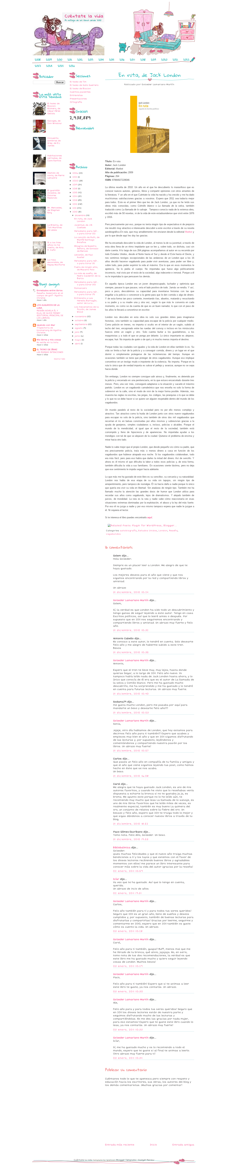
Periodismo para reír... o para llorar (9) (86, 293)
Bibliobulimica (121, 847)
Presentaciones (78, 99)
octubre (79, 320)
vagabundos (113, 534)
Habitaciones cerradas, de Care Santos (54, 158)
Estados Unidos (147, 530)
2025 (61, 65)
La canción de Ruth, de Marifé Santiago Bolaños (86, 240)
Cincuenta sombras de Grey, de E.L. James (54, 142)
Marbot (188, 231)
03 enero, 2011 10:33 (128, 1029)
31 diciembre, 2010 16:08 (131, 776)
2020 (164, 59)
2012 (80, 59)
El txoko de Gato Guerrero (84, 85)
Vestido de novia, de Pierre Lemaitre (55, 175)
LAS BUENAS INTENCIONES (50, 352)
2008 (38, 59)
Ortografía (76, 102)
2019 (153, 59)
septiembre (81, 324)
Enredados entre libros (50, 290)
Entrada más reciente (119, 1144)
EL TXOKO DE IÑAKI (47, 349)
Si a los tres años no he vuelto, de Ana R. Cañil (55, 246)
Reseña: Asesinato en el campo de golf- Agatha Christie (50, 295)
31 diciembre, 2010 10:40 (131, 693)
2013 (90, 59)
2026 (72, 65)
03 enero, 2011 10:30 (128, 991)
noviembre (81, 316)
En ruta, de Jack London (83, 220)
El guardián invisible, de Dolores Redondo (53, 194)
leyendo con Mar (46, 325)
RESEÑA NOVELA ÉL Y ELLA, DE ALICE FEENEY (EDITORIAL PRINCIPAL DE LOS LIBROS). (50, 314)
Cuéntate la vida (83, 1160)
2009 (49, 59)
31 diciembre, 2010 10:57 (131, 750)
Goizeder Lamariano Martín (131, 600)
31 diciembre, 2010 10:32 (131, 630)
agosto (79, 328)
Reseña (173, 530)
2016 (122, 59)
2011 (70, 59)
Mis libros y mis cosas (49, 340)
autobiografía (128, 530)
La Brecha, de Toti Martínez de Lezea (54, 227)
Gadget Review (146, 1160)
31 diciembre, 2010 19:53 (130, 839)
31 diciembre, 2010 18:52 (130, 823)
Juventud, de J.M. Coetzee (83, 226)
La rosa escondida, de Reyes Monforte (56, 262)
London (163, 530)
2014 (101, 59)
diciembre (80, 215)
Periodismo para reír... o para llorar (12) (86, 232)
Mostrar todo (59, 359)
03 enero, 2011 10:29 (128, 966)
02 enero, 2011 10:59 (128, 871)
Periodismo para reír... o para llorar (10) (86, 283)
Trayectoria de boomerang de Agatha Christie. (49, 330)
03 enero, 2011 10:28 (127, 931)
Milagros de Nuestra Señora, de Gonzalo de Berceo (86, 248)
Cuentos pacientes (80, 92)
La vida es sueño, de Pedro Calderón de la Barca (87, 276)
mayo (78, 340)
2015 (111, 59)
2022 (186, 59)
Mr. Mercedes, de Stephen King (54, 210)
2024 (49, 65)
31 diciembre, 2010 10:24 (130, 592)
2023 (38, 65)
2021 (175, 59)
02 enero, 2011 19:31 (127, 893)
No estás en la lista (47, 342)
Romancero (80, 288)
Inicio (153, 1144)
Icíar (116, 879)
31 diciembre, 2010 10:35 (131, 652)
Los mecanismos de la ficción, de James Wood (86, 309)
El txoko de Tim (78, 82)
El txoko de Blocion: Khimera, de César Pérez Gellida (53, 108)
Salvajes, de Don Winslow (54, 122)
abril (78, 344)
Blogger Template (126, 1160)
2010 (59, 59)
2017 (132, 59)
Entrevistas (76, 95)
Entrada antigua (183, 1144)
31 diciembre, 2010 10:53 (131, 712)
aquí (149, 517)
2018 (143, 59)
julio (77, 332)
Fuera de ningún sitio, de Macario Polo (86, 268)
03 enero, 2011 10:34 (127, 1058)
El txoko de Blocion (80, 88)
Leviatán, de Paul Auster (83, 256)
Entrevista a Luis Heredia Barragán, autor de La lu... (85, 300)
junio (78, 336)
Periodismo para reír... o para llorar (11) (86, 262)
